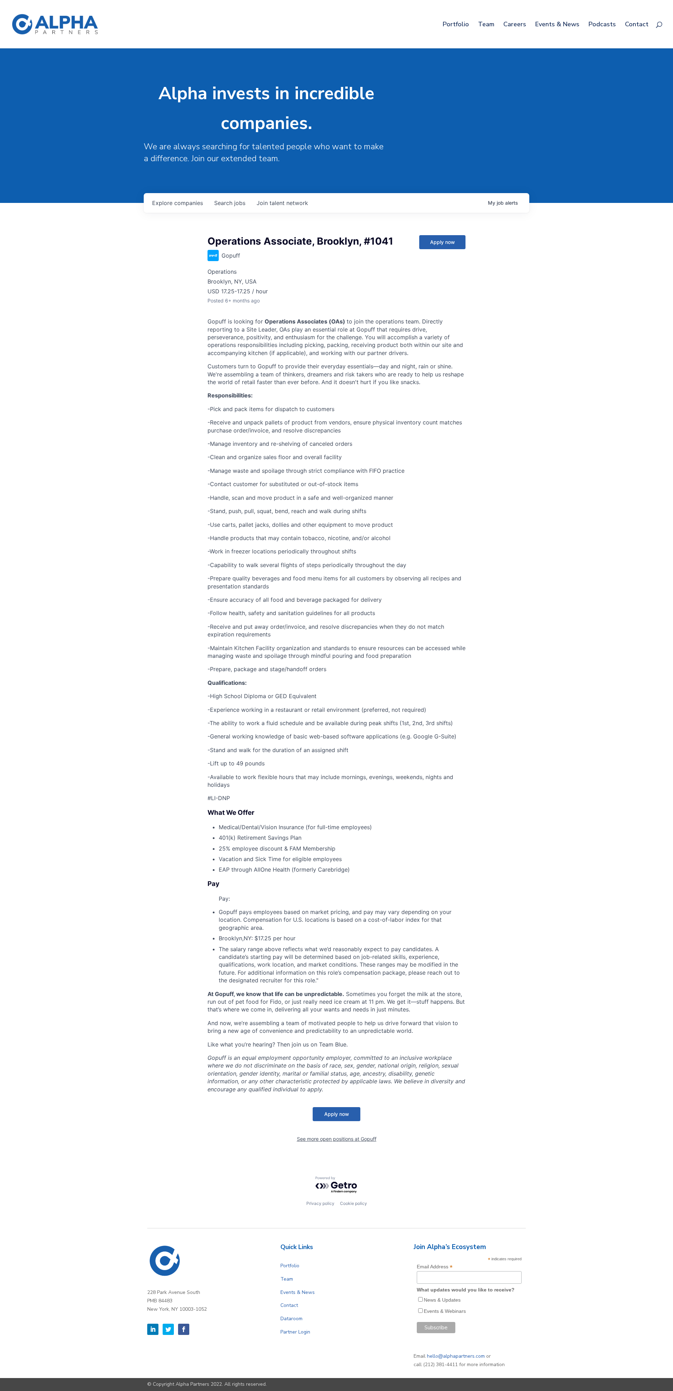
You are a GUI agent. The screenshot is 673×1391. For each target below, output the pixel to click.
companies (177, 202)
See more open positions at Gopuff (336, 1139)
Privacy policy (320, 1203)
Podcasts (602, 25)
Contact (636, 25)
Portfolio (456, 25)
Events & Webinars (445, 1311)
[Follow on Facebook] (183, 1329)
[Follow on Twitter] (168, 1329)
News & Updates (442, 1300)
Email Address (435, 1266)
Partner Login (295, 1332)
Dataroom (291, 1318)
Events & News (557, 25)
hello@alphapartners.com (456, 1356)
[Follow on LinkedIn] (152, 1329)
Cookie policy (353, 1203)
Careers (514, 25)
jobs (229, 202)
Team (486, 25)
